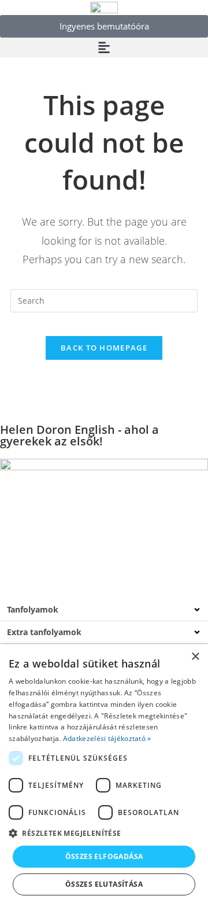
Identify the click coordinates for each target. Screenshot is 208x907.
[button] (104, 47)
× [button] (195, 656)
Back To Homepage (104, 347)
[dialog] (104, 775)
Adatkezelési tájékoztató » (107, 738)
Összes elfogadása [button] (104, 856)
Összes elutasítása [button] (104, 884)
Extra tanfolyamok (44, 631)
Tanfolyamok (32, 609)
